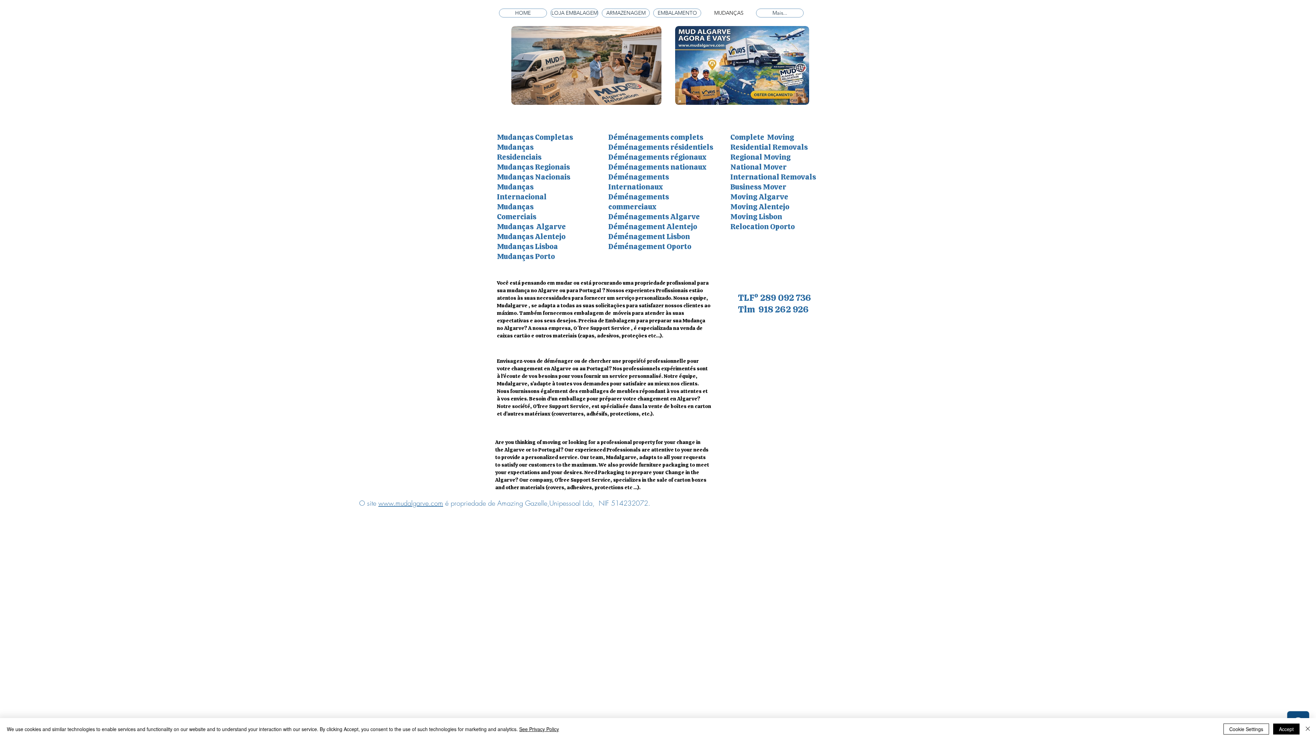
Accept (1286, 729)
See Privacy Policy (539, 729)
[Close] (1308, 729)
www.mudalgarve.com (410, 503)
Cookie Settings (1246, 729)
